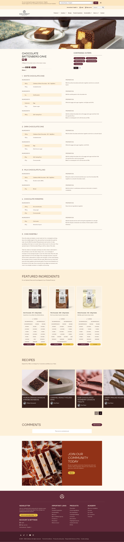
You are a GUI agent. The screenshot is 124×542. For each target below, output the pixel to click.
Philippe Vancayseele (31, 403)
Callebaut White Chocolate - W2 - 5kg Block (44, 83)
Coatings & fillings (74, 514)
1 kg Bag (27, 331)
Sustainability (55, 512)
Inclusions (72, 516)
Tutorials (90, 516)
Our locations (91, 514)
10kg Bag (37, 324)
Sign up (71, 473)
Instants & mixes (74, 522)
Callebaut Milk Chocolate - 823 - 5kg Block (43, 177)
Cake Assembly (79, 64)
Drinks (71, 524)
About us (54, 514)
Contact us (54, 518)
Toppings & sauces (74, 520)
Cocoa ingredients (74, 510)
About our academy (93, 508)
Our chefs (90, 512)
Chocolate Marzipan (92, 61)
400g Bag (42, 336)
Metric (76, 67)
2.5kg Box (43, 341)
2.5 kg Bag (27, 329)
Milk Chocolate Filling (80, 61)
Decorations (73, 518)
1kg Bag (26, 336)
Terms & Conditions (47, 538)
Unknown (35, 341)
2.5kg (35, 339)
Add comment (96, 424)
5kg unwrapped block (62, 341)
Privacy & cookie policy (58, 538)
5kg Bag (34, 326)
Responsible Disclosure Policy (72, 538)
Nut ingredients (74, 512)
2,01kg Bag (27, 341)
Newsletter (54, 520)
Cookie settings (85, 538)
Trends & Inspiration (77, 13)
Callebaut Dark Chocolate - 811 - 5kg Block (43, 134)
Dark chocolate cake (92, 58)
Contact (102, 13)
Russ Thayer (56, 403)
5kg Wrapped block (29, 321)
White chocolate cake (79, 58)
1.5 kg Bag (43, 326)
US (79, 67)
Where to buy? (55, 522)
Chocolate (72, 508)
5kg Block (42, 339)
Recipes (70, 13)
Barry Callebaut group (57, 516)
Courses (90, 510)
